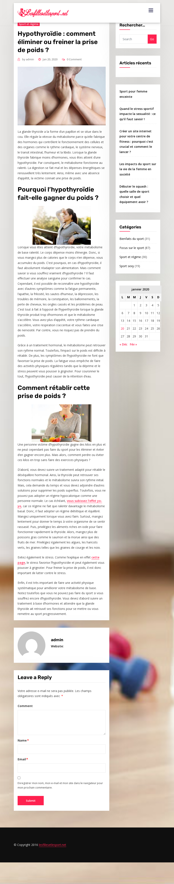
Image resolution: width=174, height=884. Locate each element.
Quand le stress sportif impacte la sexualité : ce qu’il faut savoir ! (137, 114)
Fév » (133, 344)
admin (28, 59)
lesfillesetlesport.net (52, 845)
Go (152, 39)
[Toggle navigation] (151, 10)
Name (23, 740)
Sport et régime (130, 257)
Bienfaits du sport (131, 239)
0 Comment (74, 59)
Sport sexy (126, 266)
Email (23, 759)
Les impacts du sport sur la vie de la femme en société (137, 169)
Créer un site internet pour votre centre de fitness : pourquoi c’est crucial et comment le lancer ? (136, 141)
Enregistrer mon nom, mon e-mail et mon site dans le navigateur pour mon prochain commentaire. (60, 785)
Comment (25, 706)
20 (122, 328)
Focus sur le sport (131, 248)
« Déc (123, 344)
